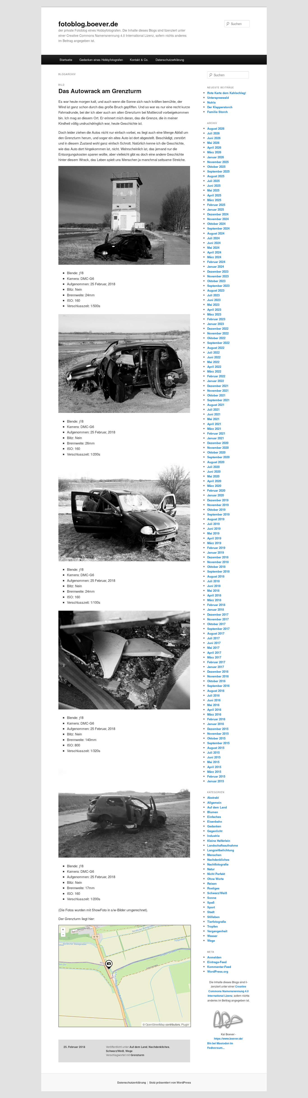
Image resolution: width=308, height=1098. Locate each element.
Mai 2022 (213, 362)
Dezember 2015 (217, 729)
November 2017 (218, 619)
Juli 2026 (213, 133)
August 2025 (215, 176)
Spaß (210, 902)
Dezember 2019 (217, 500)
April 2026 (214, 147)
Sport (211, 907)
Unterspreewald (218, 97)
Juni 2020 (214, 471)
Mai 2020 (213, 476)
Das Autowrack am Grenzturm (99, 91)
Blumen (212, 812)
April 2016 (214, 709)
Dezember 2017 (217, 614)
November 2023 (218, 276)
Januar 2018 (215, 609)
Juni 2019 (214, 528)
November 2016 (218, 676)
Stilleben (213, 917)
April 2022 (214, 366)
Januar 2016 (215, 724)
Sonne (211, 897)
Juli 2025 (213, 181)
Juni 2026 (214, 138)
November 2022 (218, 333)
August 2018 (215, 576)
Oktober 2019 (216, 509)
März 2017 (214, 657)
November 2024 (218, 219)
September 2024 (218, 228)
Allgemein (214, 802)
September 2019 (218, 514)
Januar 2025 (215, 209)
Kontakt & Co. (139, 60)
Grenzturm (137, 1055)
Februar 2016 (216, 719)
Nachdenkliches (159, 1047)
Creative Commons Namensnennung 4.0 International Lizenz (228, 991)
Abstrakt (213, 797)
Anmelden (214, 957)
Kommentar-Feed (219, 966)
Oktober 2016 (216, 681)
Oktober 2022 (216, 338)
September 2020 (218, 457)
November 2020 (218, 447)
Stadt (210, 912)
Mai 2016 (213, 705)
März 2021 (214, 428)
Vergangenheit (217, 931)
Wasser (212, 936)
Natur (211, 869)
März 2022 (214, 371)
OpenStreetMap (155, 1024)
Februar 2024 (216, 262)
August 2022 (215, 347)
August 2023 (215, 290)
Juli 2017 (213, 638)
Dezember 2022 (217, 328)
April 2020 (214, 481)
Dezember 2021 (217, 386)
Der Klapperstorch (219, 107)
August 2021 (215, 405)
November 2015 (218, 733)
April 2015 (214, 767)
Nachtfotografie (217, 864)
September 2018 (218, 571)
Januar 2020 (215, 495)
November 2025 (218, 162)
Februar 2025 (216, 205)
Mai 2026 (213, 142)
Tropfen (212, 926)
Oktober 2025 (216, 166)
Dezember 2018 (217, 557)
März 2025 (214, 200)
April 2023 (214, 309)
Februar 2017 (216, 662)
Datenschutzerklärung (170, 60)
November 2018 (218, 562)
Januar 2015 (215, 781)
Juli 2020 (213, 467)
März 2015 (214, 771)
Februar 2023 (216, 319)
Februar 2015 (216, 776)
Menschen (214, 855)
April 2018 (214, 595)
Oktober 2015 (216, 738)
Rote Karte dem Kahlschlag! (226, 93)
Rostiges (213, 888)
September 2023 (218, 285)
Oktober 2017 (216, 624)
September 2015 (218, 743)
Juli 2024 (213, 238)
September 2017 (218, 628)
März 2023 (214, 314)
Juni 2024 (214, 243)
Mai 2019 (213, 533)
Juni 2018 (214, 586)
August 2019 (215, 519)
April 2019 (214, 538)
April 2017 (214, 652)
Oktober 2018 (216, 566)
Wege (129, 1051)
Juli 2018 (213, 581)
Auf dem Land (138, 1047)
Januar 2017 (215, 667)
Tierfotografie (216, 921)
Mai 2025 (213, 190)
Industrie (213, 835)
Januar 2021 (215, 438)
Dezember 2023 (217, 271)
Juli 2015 (213, 752)
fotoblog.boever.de (88, 23)
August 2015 (215, 748)
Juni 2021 (214, 414)
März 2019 (214, 543)
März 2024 (214, 257)
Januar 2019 (215, 552)
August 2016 (215, 690)
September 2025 (218, 171)
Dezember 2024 (217, 214)
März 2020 (214, 485)
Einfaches (214, 817)
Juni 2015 (214, 757)
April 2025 (214, 195)
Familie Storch (217, 112)
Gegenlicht (214, 831)
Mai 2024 (213, 247)
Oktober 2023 (216, 281)
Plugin (185, 1024)
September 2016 (218, 686)
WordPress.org (217, 971)
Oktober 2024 (216, 223)
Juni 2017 (214, 643)
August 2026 (215, 128)
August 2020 (215, 462)
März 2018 (214, 600)
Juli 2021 (213, 409)
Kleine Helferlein (218, 840)
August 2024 (215, 233)
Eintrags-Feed (217, 962)
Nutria (211, 102)
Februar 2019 (216, 548)
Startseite (66, 60)
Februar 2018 (216, 605)
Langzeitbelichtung (220, 850)
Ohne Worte (215, 879)
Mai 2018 (213, 590)
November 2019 (218, 505)
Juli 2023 (213, 295)
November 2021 (218, 390)
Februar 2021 (216, 433)
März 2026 (214, 152)
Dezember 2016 (217, 671)
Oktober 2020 (216, 452)
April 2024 (214, 252)
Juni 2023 (214, 300)
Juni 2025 (214, 185)
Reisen (212, 883)
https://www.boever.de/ (228, 1038)
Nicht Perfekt (216, 874)
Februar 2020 (216, 490)
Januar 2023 (215, 324)
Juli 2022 (213, 352)
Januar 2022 (215, 381)
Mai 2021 (213, 419)
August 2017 (215, 633)
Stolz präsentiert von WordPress (170, 1082)
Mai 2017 (213, 647)
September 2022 (218, 343)
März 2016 (214, 714)
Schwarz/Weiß (115, 1051)
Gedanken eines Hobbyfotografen (101, 60)
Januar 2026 (215, 157)
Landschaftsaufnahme (222, 845)
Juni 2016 (214, 700)
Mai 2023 (213, 304)
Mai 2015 (213, 762)
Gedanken (214, 826)
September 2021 (218, 400)
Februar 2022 (216, 376)
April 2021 (214, 424)
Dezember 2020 (217, 443)
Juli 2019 (213, 524)
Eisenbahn (214, 821)
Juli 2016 (213, 695)
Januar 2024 (215, 266)
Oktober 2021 (216, 395)
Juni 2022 (214, 357)
